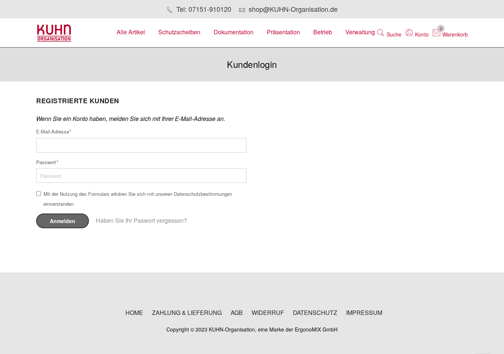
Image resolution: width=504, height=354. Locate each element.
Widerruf (268, 313)
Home (134, 313)
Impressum (364, 313)
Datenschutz (315, 313)
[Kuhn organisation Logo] (67, 32)
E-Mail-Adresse (53, 132)
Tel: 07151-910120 (203, 9)
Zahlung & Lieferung (187, 313)
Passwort (47, 162)
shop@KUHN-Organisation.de (293, 9)
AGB (237, 313)
